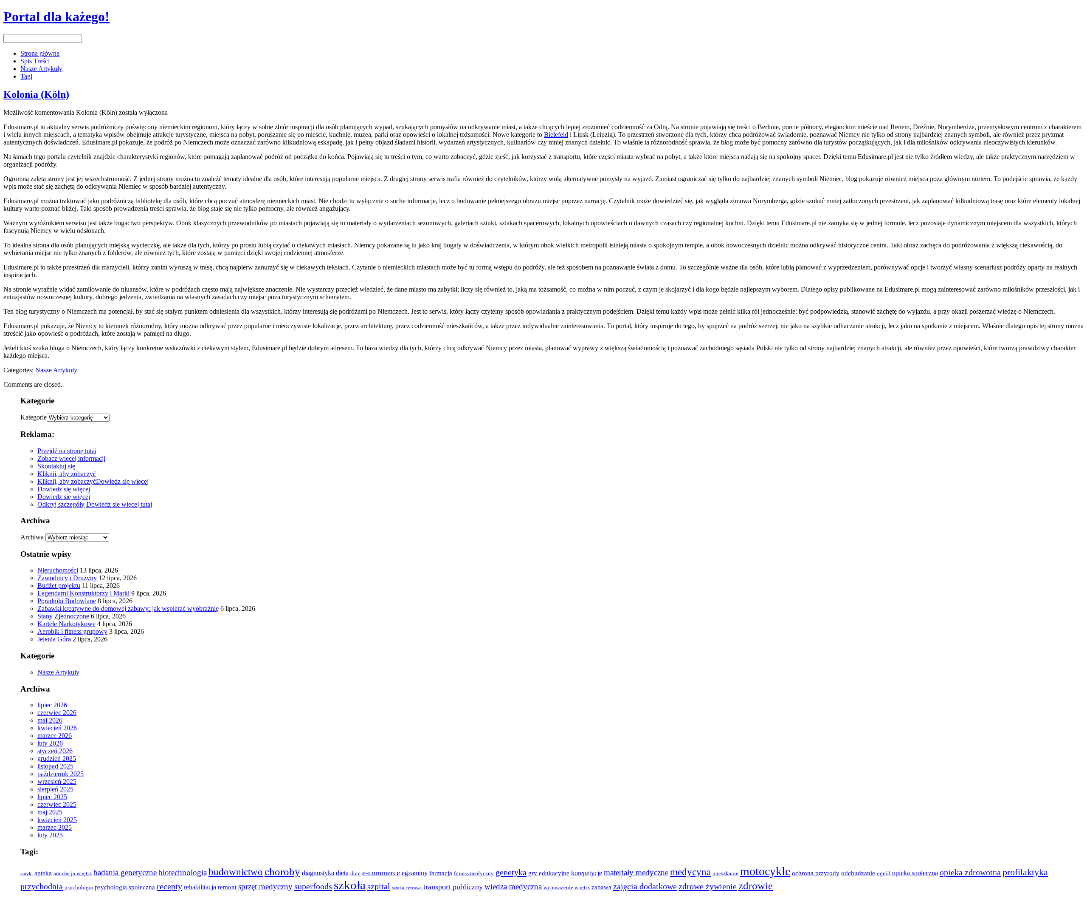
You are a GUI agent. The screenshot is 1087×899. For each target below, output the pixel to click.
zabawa (601, 887)
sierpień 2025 (55, 789)
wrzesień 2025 (56, 781)
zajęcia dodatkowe (645, 886)
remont (227, 887)
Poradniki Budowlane (66, 600)
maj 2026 (49, 720)
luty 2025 (50, 835)
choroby (282, 871)
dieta (342, 872)
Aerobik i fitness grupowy (72, 631)
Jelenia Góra (54, 639)
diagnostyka (318, 872)
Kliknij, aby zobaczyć (66, 473)
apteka (43, 873)
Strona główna (39, 53)
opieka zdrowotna (970, 872)
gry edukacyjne (548, 873)
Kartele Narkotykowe (66, 623)
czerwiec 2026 (56, 712)
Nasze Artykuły (41, 68)
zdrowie (755, 885)
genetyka (511, 872)
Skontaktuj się (56, 466)
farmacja (440, 873)
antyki (26, 873)
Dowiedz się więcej (122, 481)
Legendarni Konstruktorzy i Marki (83, 593)
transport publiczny (453, 886)
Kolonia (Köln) (36, 94)
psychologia (79, 887)
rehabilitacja (200, 886)
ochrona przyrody (815, 873)
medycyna (690, 871)
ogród (883, 873)
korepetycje (586, 872)
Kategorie (33, 417)
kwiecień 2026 (57, 728)
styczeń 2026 (55, 750)
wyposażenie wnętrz (567, 887)
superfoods (313, 886)
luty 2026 (50, 743)
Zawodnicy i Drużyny (67, 577)
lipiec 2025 (52, 796)
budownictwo (235, 871)
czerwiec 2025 (56, 804)
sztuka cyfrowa (407, 887)
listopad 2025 (55, 766)
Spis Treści (35, 61)
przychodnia (41, 886)
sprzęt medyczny (265, 886)
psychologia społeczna (125, 887)
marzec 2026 (54, 735)
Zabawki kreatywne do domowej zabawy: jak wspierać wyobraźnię (128, 608)
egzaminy (415, 872)
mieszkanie (725, 873)
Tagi (26, 76)
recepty (169, 886)
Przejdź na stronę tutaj (66, 450)
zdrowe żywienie (708, 886)
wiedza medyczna (513, 886)
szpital (378, 886)
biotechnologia (182, 872)
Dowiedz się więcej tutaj (119, 504)
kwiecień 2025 (57, 819)
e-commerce (381, 872)
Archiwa (32, 537)
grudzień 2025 (56, 758)
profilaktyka (1025, 872)
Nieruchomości (57, 570)
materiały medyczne (636, 872)
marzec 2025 (54, 827)
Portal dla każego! (56, 16)
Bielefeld (556, 134)
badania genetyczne (125, 872)
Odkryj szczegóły (60, 504)
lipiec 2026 (52, 705)
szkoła (350, 885)
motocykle (765, 871)
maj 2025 (49, 812)
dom (355, 873)
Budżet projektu (58, 585)
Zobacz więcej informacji (71, 458)
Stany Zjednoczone (63, 616)
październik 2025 (60, 773)
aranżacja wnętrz (73, 873)
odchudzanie (858, 873)
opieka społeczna (915, 872)
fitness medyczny (474, 873)
